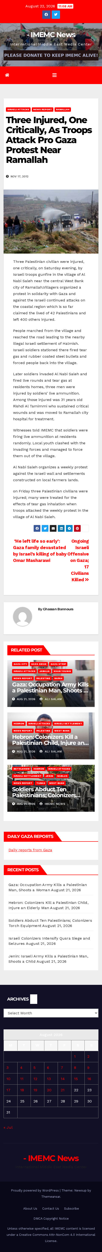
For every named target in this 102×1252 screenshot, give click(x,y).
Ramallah (63, 109)
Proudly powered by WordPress (35, 1190)
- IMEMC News (51, 34)
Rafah (58, 678)
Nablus (62, 776)
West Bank (62, 730)
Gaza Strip (58, 664)
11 (21, 1079)
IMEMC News (54, 804)
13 (49, 1079)
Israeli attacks (18, 109)
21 (63, 1090)
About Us (30, 1208)
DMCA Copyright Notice (51, 1218)
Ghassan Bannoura (58, 609)
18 (22, 1090)
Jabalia (44, 671)
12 (35, 1079)
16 (89, 1079)
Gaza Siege (38, 664)
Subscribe (71, 1208)
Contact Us (50, 1208)
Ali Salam (53, 699)
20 (49, 1090)
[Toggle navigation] (54, 75)
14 (63, 1079)
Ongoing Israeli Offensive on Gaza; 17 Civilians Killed (78, 560)
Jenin (49, 776)
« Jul (8, 1127)
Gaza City (20, 664)
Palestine (43, 678)
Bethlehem (21, 768)
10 (8, 1079)
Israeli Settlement (68, 723)
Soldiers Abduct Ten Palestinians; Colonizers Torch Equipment (44, 795)
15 (76, 1079)
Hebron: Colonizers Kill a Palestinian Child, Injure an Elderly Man (48, 742)
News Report (42, 109)
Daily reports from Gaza (30, 850)
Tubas (40, 783)
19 (35, 1090)
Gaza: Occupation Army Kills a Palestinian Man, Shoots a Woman (50, 690)
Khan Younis (62, 671)
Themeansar (50, 1196)
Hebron (19, 723)
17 (8, 1090)
